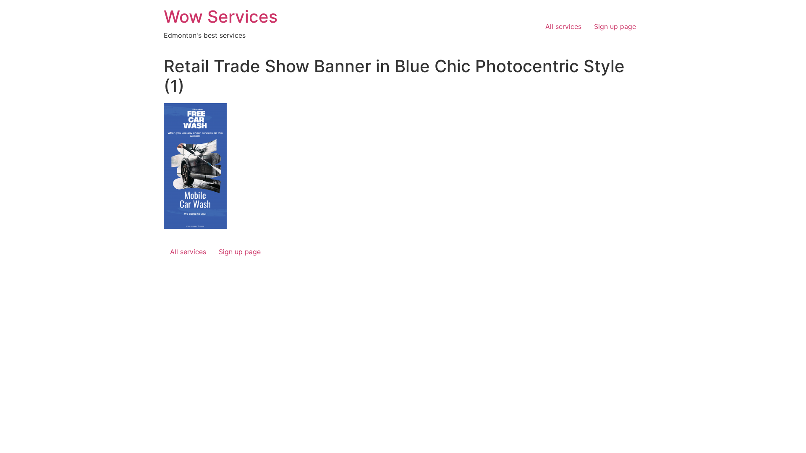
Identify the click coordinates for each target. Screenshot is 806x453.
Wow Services (220, 16)
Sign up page (615, 26)
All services (563, 26)
